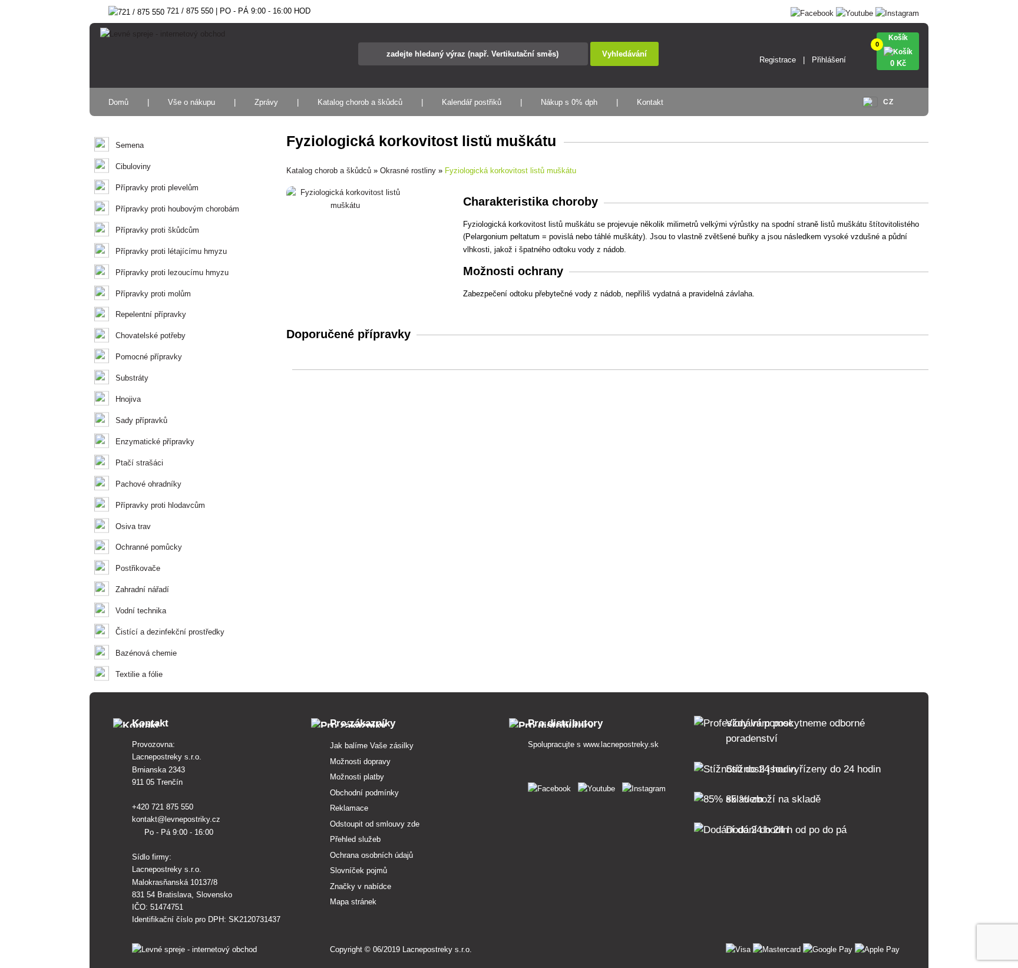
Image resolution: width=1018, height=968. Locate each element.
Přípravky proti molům (153, 293)
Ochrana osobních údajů (371, 855)
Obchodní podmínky (364, 792)
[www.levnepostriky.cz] (552, 786)
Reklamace (349, 808)
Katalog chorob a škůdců (360, 102)
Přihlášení (829, 59)
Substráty (131, 378)
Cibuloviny (133, 166)
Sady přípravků (141, 420)
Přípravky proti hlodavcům (160, 505)
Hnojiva (128, 399)
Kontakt (650, 102)
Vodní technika (140, 610)
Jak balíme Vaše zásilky (372, 745)
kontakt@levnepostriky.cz (177, 819)
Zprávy (266, 102)
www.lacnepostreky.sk (621, 744)
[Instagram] (897, 10)
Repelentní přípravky (150, 314)
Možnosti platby (357, 776)
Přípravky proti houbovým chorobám (177, 208)
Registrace (777, 59)
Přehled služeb (355, 839)
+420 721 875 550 (164, 806)
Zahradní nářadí (142, 589)
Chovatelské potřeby (150, 335)
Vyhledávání (624, 53)
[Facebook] (812, 10)
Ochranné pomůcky (148, 547)
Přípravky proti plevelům (157, 187)
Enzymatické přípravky (154, 441)
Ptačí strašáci (139, 462)
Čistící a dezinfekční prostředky (169, 631)
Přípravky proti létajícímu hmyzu (171, 251)
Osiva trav (133, 526)
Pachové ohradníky (148, 484)
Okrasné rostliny (408, 170)
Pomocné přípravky (148, 356)
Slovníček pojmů (358, 870)
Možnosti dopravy (360, 761)
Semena (129, 145)
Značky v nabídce (360, 886)
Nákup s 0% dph (569, 102)
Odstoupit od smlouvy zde (374, 824)
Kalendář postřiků (471, 102)
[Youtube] (854, 10)
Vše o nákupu (191, 102)
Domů (118, 102)
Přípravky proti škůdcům (157, 230)
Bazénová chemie (146, 653)
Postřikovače (137, 568)
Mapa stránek (353, 901)
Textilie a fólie (139, 674)
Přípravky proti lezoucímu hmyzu (172, 272)
